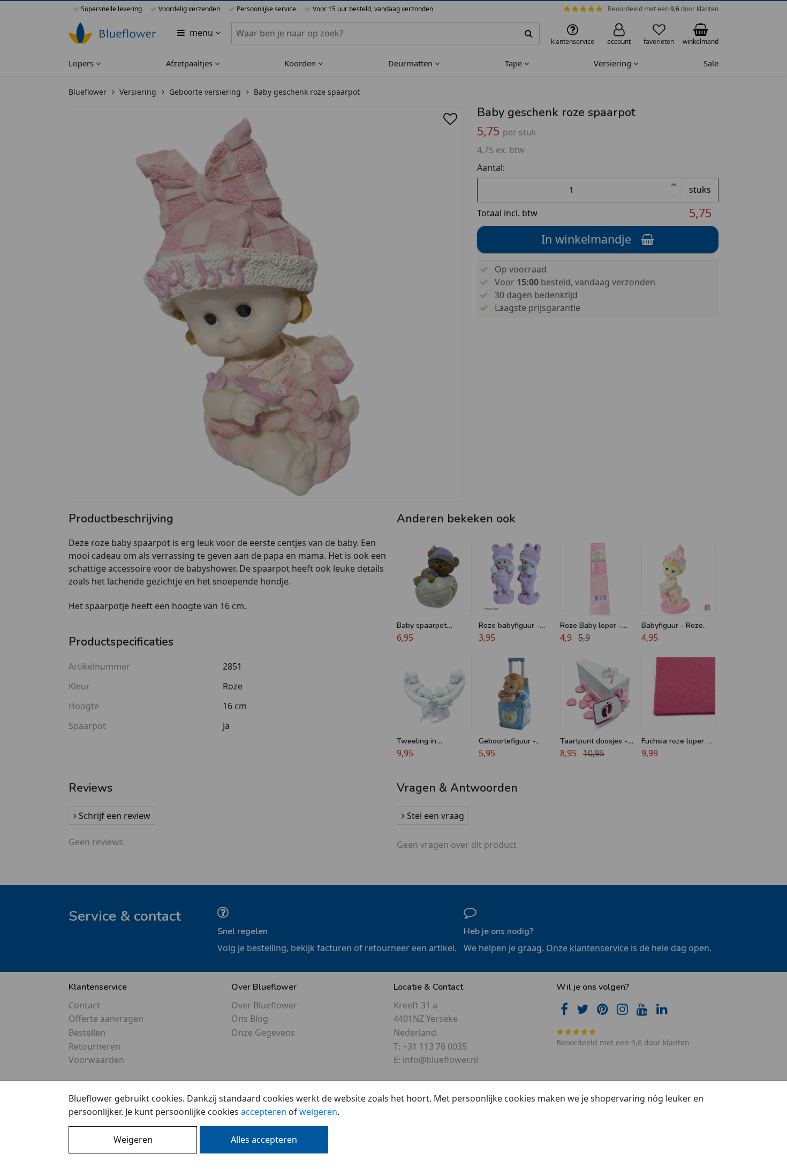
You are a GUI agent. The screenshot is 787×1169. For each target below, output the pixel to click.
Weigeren (133, 1139)
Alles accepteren (264, 1139)
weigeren (318, 1112)
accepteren (263, 1112)
